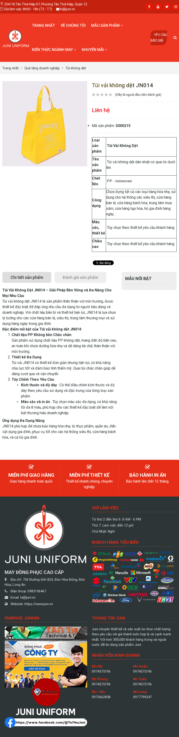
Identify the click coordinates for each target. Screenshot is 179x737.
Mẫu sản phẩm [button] (105, 25)
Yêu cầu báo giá (159, 37)
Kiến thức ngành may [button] (53, 49)
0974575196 (101, 671)
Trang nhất (43, 25)
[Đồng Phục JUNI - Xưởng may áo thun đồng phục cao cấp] (15, 37)
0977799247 (142, 697)
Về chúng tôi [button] (73, 25)
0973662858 (101, 697)
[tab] (27, 277)
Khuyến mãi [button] (93, 49)
